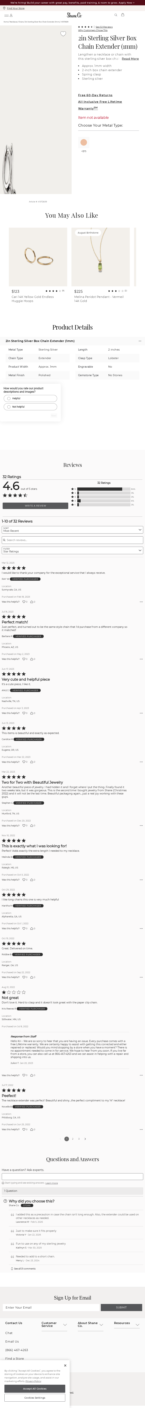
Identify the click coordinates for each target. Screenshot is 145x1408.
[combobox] (72, 530)
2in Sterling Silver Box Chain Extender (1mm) (107, 42)
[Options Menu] (141, 602)
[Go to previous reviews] (60, 1139)
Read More (130, 58)
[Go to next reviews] (85, 1139)
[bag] (122, 15)
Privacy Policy (33, 1381)
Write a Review (35, 505)
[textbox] (72, 1176)
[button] (104, 489)
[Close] (65, 1365)
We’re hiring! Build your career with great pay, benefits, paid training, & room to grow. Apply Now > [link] (72, 2)
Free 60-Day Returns (95, 95)
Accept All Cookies (34, 1388)
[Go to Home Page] (74, 14)
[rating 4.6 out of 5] (85, 27)
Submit (121, 1307)
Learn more (51, 1183)
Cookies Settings (34, 1397)
